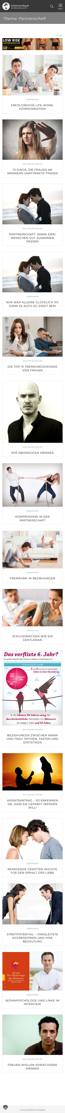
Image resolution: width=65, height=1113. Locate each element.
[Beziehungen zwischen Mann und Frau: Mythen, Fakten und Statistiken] (32, 687)
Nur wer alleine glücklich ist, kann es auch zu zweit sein (32, 304)
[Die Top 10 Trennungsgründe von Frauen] (32, 337)
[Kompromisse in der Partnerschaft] (32, 485)
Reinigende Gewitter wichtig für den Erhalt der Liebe (32, 871)
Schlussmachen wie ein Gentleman (32, 638)
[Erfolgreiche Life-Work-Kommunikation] (32, 75)
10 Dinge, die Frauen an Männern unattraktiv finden (32, 171)
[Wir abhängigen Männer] (32, 412)
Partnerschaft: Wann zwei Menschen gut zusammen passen (32, 238)
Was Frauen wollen (32, 164)
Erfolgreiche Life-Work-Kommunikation (32, 107)
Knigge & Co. (32, 630)
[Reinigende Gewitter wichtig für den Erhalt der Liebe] (32, 838)
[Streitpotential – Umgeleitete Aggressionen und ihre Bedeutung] (32, 903)
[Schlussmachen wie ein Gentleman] (32, 607)
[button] (5, 1107)
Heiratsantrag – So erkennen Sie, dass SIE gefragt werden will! (32, 804)
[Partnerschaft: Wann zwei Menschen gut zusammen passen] (32, 204)
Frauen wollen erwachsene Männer (32, 1066)
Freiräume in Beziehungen (32, 578)
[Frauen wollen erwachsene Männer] (32, 1035)
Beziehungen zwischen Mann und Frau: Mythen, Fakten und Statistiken (32, 739)
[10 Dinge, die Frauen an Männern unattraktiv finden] (32, 139)
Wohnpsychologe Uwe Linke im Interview (32, 1002)
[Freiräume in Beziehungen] (32, 549)
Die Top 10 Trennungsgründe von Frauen (32, 368)
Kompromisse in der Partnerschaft (32, 518)
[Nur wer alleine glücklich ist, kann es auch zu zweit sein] (32, 272)
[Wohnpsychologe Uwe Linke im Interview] (32, 971)
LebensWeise (32, 99)
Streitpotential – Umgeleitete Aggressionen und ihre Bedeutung (32, 938)
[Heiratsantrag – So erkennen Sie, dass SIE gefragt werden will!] (32, 771)
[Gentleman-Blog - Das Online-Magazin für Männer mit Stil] (15, 6)
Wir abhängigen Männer (32, 452)
